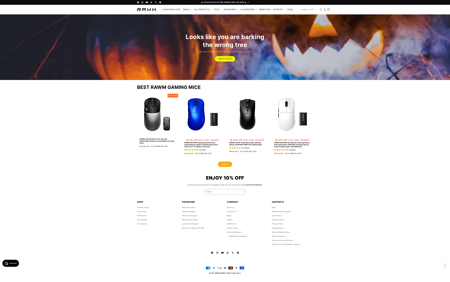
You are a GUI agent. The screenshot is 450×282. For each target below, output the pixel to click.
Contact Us (231, 211)
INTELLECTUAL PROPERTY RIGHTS (286, 244)
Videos (229, 220)
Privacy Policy (277, 224)
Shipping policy (278, 228)
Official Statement (234, 232)
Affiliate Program (188, 211)
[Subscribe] (243, 192)
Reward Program (188, 207)
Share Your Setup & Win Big (193, 228)
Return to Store (225, 59)
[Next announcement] (259, 2)
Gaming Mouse (143, 207)
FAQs (274, 207)
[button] (187, 9)
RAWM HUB (231, 224)
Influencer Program (189, 216)
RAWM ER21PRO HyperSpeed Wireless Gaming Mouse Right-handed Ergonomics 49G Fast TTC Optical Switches (201, 145)
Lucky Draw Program (190, 224)
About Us (230, 207)
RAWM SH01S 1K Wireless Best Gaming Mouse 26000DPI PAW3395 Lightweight (245, 144)
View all (225, 164)
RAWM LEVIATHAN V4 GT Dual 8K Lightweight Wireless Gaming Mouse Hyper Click (156, 141)
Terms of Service (278, 236)
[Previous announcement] (190, 2)
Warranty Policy (278, 220)
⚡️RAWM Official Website (237, 236)
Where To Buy (232, 228)
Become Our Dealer (190, 220)
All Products (142, 224)
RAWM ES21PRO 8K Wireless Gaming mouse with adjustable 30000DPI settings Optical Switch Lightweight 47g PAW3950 (292, 145)
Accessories (142, 220)
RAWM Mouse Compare (281, 211)
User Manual (277, 216)
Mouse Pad (141, 211)
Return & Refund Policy (281, 232)
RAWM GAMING (220, 273)
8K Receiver (142, 216)
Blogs (229, 216)
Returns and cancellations (282, 240)
